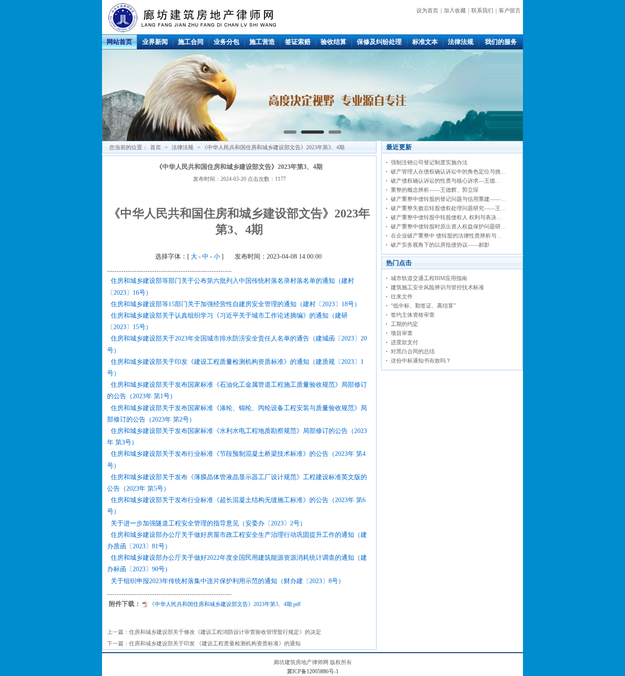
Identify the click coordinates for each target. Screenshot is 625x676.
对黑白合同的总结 (413, 351)
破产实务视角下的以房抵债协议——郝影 (440, 245)
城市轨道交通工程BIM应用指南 (429, 278)
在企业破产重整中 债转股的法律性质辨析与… (446, 236)
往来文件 (402, 296)
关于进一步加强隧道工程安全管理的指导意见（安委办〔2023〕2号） (208, 523)
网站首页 (119, 41)
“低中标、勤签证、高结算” (423, 306)
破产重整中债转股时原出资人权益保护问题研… (448, 226)
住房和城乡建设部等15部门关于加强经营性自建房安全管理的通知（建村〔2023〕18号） (236, 304)
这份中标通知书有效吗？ (421, 360)
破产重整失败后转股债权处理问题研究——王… (448, 208)
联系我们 (482, 10)
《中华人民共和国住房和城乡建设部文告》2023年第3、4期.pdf (225, 604)
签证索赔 (298, 41)
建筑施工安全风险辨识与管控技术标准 (437, 287)
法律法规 (461, 41)
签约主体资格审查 (413, 315)
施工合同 (191, 41)
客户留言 (510, 10)
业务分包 (226, 41)
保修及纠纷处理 (379, 41)
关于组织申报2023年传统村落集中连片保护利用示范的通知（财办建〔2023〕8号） (228, 581)
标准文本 (425, 41)
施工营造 (262, 41)
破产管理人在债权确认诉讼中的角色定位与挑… (448, 171)
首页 (155, 147)
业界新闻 (155, 41)
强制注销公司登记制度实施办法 (429, 162)
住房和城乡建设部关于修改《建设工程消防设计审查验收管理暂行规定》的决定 (225, 632)
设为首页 (427, 10)
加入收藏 (455, 10)
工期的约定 (404, 324)
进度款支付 (404, 342)
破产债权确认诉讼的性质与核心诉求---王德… (446, 181)
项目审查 (402, 333)
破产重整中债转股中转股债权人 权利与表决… (446, 217)
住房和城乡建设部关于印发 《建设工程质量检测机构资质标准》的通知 (215, 643)
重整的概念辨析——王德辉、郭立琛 (435, 190)
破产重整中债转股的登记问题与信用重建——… (448, 199)
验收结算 (333, 41)
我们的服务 (501, 41)
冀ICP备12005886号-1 (313, 671)
